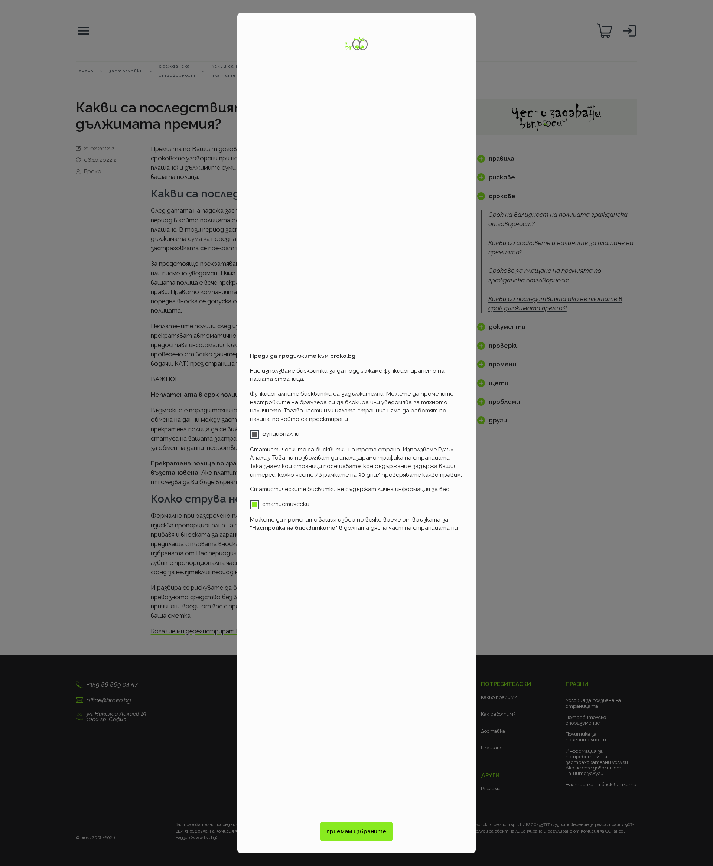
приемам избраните (356, 831)
